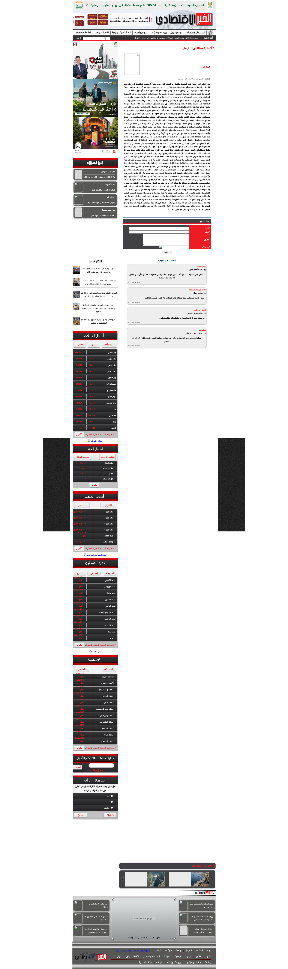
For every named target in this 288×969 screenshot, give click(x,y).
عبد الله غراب (110, 184)
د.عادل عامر (111, 197)
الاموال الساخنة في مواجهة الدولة (101, 202)
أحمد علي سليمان (108, 171)
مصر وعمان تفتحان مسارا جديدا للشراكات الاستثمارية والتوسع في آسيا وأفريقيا (166, 38)
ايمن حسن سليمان (108, 210)
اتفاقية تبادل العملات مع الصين (103, 215)
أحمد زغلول (205, 67)
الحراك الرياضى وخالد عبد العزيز (103, 190)
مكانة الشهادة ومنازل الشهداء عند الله (99, 177)
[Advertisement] (95, 238)
